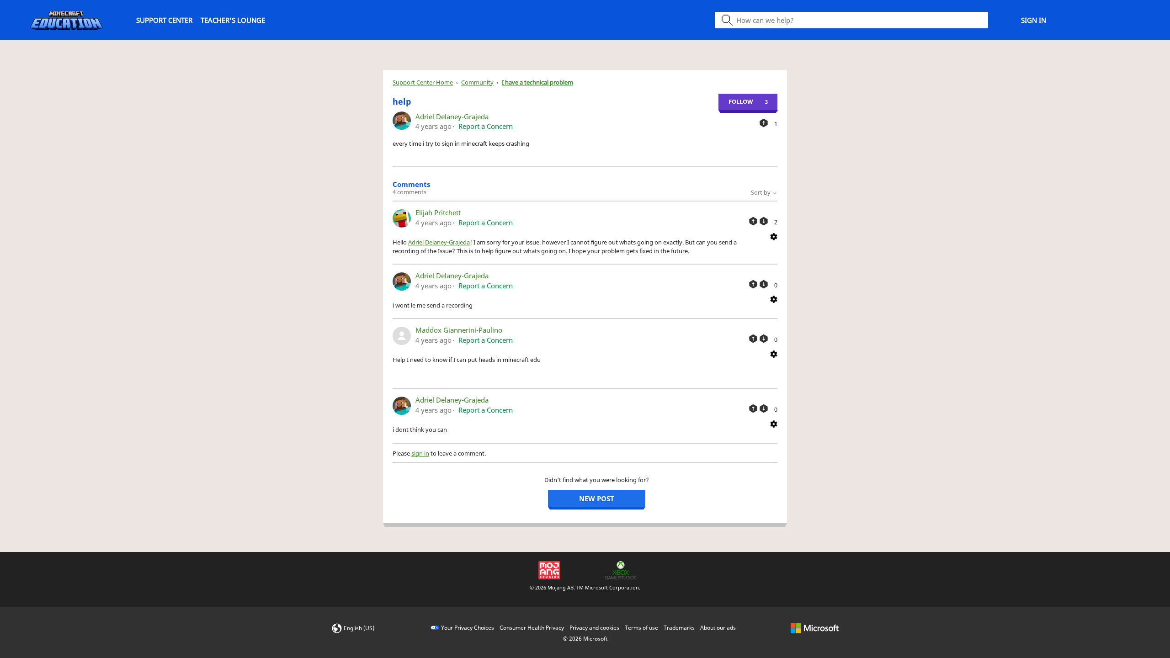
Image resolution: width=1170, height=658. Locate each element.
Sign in (1033, 20)
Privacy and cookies (594, 627)
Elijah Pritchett (438, 212)
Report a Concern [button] (485, 126)
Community (477, 82)
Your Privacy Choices (467, 627)
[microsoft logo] (815, 627)
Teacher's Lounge (233, 20)
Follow (741, 101)
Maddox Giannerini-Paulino (458, 329)
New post (596, 498)
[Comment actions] (773, 235)
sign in (420, 453)
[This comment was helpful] (753, 221)
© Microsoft (585, 638)
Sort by (761, 192)
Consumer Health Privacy (532, 627)
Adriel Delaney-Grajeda (452, 116)
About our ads (718, 627)
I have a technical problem (537, 82)
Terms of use (641, 627)
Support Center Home (423, 82)
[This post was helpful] (763, 122)
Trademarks (679, 627)
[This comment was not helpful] (763, 221)
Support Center (164, 20)
